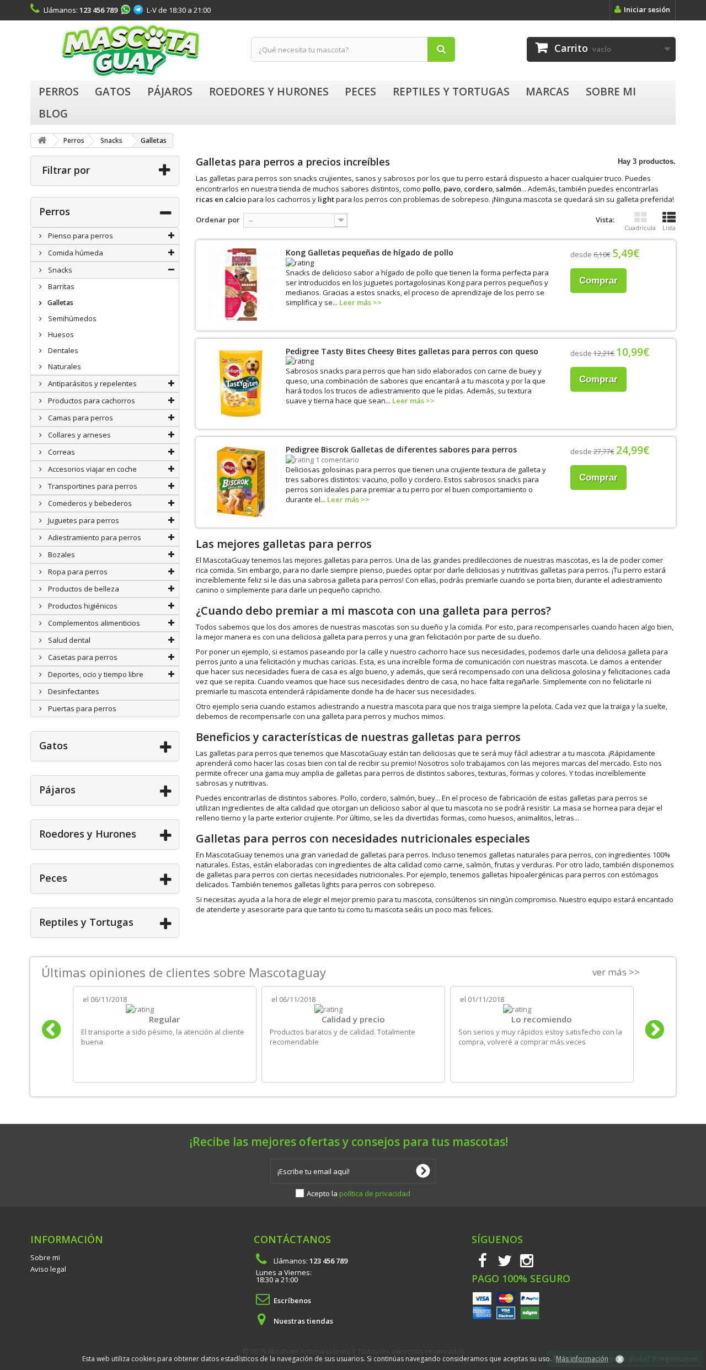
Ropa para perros (77, 572)
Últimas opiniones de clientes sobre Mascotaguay (183, 972)
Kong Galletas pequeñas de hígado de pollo (369, 252)
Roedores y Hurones (87, 833)
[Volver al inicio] (41, 140)
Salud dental (68, 640)
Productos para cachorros (90, 401)
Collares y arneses (78, 435)
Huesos (60, 334)
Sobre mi (45, 1257)
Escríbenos (292, 1300)
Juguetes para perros (82, 520)
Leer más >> (360, 302)
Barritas (60, 286)
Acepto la (358, 1193)
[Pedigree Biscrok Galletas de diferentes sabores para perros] (240, 482)
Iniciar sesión (647, 9)
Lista (669, 227)
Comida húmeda (74, 253)
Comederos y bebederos (89, 503)
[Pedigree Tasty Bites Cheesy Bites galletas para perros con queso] (240, 383)
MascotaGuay (132, 50)
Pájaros (57, 789)
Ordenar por (218, 220)
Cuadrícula (640, 227)
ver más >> (616, 972)
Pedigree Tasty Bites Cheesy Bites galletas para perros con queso (412, 351)
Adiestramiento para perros (93, 537)
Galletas (59, 302)
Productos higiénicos (81, 606)
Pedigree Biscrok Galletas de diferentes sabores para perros (401, 449)
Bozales (60, 554)
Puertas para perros (81, 708)
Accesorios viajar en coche (91, 469)
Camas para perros (79, 418)
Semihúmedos (71, 318)
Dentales (62, 350)
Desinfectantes (72, 691)
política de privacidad (374, 1193)
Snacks (59, 270)
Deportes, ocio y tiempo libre (94, 674)
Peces (53, 877)
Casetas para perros (81, 657)
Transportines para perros (91, 486)
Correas (60, 452)
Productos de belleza (82, 589)
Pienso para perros (79, 236)
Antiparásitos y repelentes (91, 383)
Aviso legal (48, 1269)
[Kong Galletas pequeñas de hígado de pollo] (240, 285)
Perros (54, 211)
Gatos (53, 745)
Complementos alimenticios (93, 623)
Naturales (63, 366)
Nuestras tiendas (303, 1321)
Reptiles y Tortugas (86, 922)
